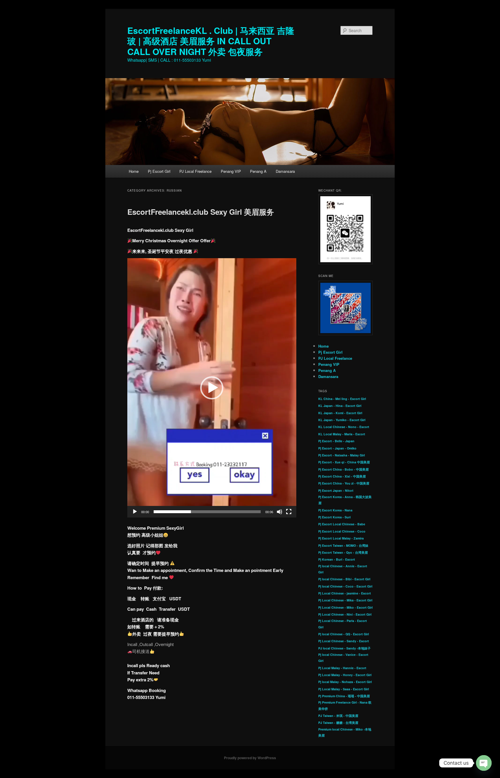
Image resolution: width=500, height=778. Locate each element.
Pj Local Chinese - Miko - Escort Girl (345, 607)
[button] (211, 387)
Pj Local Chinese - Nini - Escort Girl (345, 614)
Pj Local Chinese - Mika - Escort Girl (345, 600)
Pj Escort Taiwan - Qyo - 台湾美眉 (343, 552)
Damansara (285, 171)
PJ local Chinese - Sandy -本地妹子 (344, 648)
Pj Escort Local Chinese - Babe (341, 524)
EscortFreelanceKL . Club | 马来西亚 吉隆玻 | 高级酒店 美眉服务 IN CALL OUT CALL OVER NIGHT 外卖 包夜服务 (210, 41)
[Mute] (279, 512)
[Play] (135, 512)
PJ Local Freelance (195, 171)
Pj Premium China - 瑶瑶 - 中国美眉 (344, 696)
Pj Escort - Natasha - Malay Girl (341, 455)
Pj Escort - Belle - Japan (336, 441)
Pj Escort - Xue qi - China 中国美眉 (344, 462)
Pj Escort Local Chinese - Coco (341, 531)
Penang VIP (231, 171)
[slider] (207, 511)
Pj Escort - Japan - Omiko (337, 448)
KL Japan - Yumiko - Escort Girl (341, 420)
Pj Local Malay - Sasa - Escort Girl (343, 689)
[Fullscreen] (289, 512)
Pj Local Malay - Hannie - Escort (342, 668)
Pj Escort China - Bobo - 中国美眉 (343, 469)
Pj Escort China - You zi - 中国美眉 (343, 483)
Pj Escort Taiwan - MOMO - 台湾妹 (343, 545)
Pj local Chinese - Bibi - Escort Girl (344, 579)
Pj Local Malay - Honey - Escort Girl (345, 675)
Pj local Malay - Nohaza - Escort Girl (345, 682)
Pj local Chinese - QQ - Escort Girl (343, 634)
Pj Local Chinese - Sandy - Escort (343, 641)
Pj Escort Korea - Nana (335, 510)
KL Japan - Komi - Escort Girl (340, 413)
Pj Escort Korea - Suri (334, 517)
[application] (211, 387)
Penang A (258, 171)
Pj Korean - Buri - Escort (336, 559)
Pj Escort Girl (159, 171)
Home (134, 171)
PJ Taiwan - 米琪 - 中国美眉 (338, 715)
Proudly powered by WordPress (250, 757)
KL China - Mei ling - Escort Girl (342, 399)
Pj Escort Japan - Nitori (335, 490)
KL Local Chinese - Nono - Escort (343, 427)
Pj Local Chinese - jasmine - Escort (344, 593)
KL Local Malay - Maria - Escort (341, 434)
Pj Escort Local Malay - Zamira (341, 538)
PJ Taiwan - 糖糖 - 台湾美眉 (338, 722)
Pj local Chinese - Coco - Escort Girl (345, 586)
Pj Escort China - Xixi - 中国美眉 (342, 476)
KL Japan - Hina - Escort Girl (339, 405)
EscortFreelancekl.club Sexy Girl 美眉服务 (200, 211)
